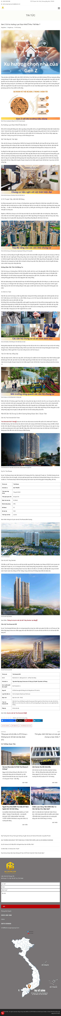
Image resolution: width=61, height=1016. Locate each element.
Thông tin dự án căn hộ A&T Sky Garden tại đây (21, 620)
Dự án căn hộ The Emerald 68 (16, 713)
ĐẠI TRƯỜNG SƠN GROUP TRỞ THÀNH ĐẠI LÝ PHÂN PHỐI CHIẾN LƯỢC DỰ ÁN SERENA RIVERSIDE (27, 840)
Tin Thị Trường (17, 27)
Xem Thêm (25, 782)
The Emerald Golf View (8, 421)
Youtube (31, 933)
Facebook (30, 931)
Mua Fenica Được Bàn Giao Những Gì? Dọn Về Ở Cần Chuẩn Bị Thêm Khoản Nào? (22, 853)
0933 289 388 (6, 1)
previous (14, 736)
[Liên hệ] (2, 1013)
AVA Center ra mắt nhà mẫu (41, 767)
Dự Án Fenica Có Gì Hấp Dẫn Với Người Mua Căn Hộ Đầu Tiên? (17, 844)
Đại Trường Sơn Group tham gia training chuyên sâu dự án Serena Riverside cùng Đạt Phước (26, 836)
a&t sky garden (5, 725)
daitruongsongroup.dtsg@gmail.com (11, 4)
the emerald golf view (26, 725)
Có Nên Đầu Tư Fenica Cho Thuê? (10, 848)
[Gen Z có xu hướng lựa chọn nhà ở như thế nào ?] (30, 52)
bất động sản (15, 725)
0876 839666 (6, 924)
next (47, 734)
